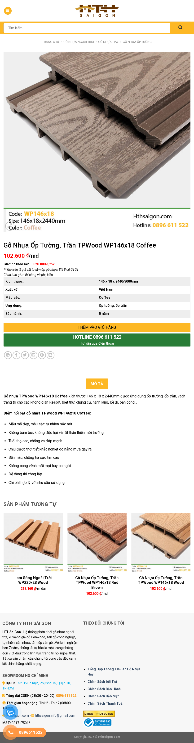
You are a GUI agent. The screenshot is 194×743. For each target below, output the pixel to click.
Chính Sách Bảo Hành (104, 689)
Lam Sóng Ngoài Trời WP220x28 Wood (33, 580)
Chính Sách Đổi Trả (102, 682)
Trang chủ (50, 42)
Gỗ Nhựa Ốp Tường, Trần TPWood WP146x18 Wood (161, 580)
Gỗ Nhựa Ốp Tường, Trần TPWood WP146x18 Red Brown (97, 580)
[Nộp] (180, 28)
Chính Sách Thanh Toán (106, 703)
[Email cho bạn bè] (33, 355)
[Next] (190, 559)
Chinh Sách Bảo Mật (103, 696)
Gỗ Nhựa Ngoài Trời (78, 42)
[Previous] (3, 559)
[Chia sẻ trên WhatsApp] (8, 355)
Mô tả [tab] (97, 384)
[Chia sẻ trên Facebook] (16, 355)
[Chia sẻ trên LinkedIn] (50, 355)
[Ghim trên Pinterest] (42, 355)
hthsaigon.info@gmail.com (55, 715)
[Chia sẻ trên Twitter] (25, 355)
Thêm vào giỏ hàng (97, 327)
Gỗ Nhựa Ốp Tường (137, 42)
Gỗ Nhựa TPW (108, 42)
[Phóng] (9, 226)
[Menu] (8, 11)
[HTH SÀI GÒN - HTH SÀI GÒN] (97, 11)
